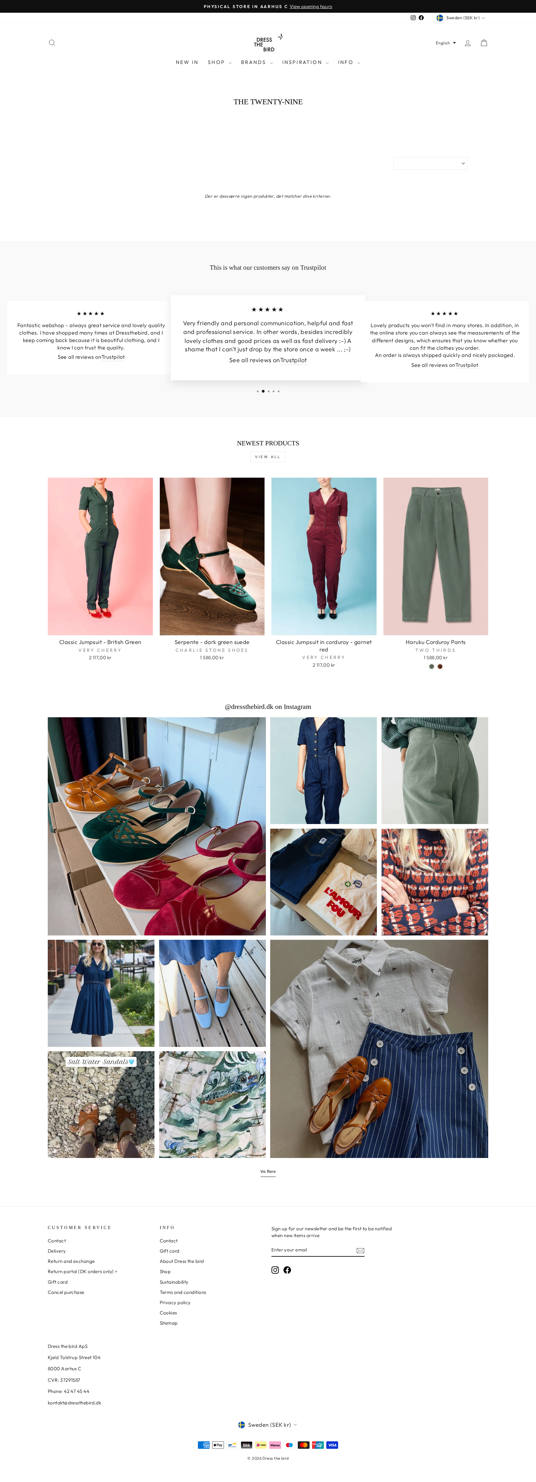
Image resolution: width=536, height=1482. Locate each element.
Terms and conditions (183, 1292)
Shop (217, 62)
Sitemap (169, 1323)
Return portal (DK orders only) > (82, 1271)
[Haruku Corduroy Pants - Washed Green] (432, 666)
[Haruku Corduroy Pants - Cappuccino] (440, 666)
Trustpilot (113, 357)
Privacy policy (175, 1302)
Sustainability (174, 1282)
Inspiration (303, 62)
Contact (57, 1241)
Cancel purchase (66, 1292)
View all (268, 456)
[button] (446, 43)
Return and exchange (71, 1261)
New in (187, 62)
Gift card (58, 1282)
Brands (254, 62)
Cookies (168, 1313)
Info (346, 62)
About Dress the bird (182, 1261)
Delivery (57, 1251)
